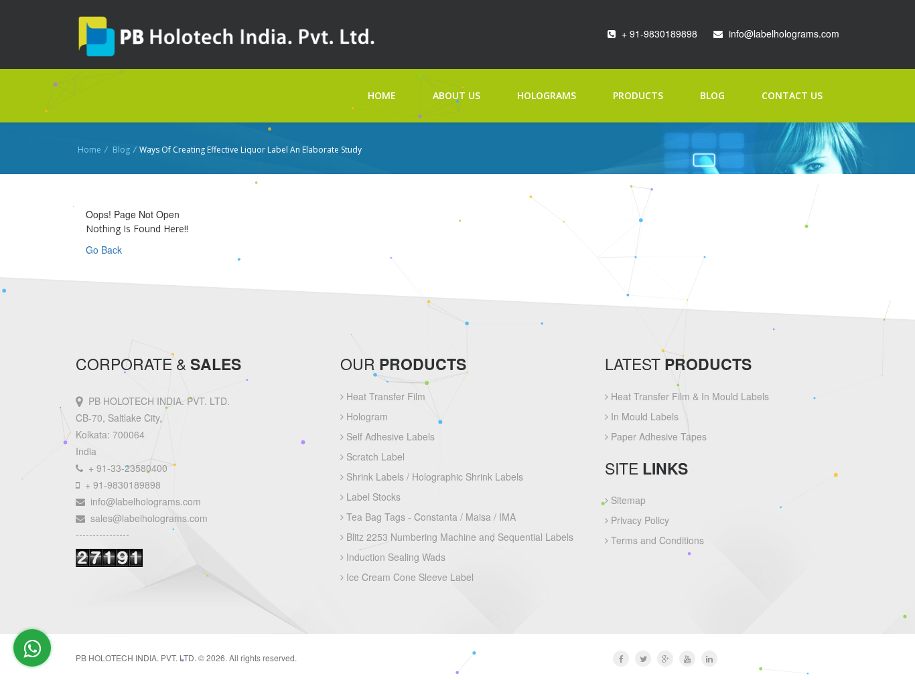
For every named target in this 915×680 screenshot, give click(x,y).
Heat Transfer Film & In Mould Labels (688, 396)
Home (382, 95)
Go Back (104, 249)
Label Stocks (372, 496)
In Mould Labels (643, 416)
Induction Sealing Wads (394, 557)
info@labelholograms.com (784, 33)
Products (638, 95)
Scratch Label (374, 456)
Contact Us (792, 95)
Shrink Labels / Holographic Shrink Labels (433, 476)
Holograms (546, 95)
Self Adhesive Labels (389, 436)
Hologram (366, 416)
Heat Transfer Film (384, 396)
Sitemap (627, 500)
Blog (712, 95)
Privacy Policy (638, 520)
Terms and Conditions (656, 540)
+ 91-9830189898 (659, 33)
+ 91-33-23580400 (127, 468)
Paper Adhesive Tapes (657, 436)
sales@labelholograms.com (149, 518)
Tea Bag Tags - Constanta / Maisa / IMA (430, 516)
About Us (456, 95)
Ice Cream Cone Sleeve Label (409, 577)
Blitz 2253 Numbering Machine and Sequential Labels (458, 536)
